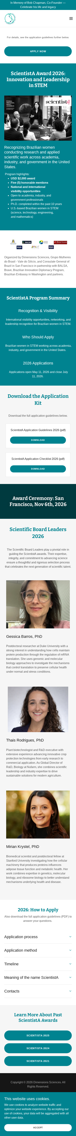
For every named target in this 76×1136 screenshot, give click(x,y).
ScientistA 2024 (38, 1048)
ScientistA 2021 (38, 1061)
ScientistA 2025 (38, 1035)
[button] (71, 18)
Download (38, 440)
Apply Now (38, 51)
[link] (10, 18)
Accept (38, 1127)
